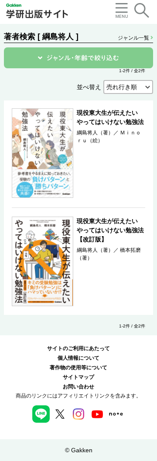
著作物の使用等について (78, 367)
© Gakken (78, 450)
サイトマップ (78, 377)
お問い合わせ (78, 387)
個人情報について (78, 358)
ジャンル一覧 (134, 38)
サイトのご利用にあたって (78, 348)
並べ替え (89, 87)
